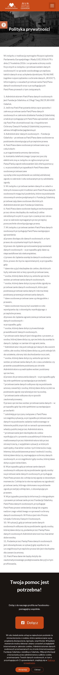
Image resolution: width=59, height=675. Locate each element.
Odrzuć (37, 669)
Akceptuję (22, 669)
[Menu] (52, 5)
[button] (3, 25)
